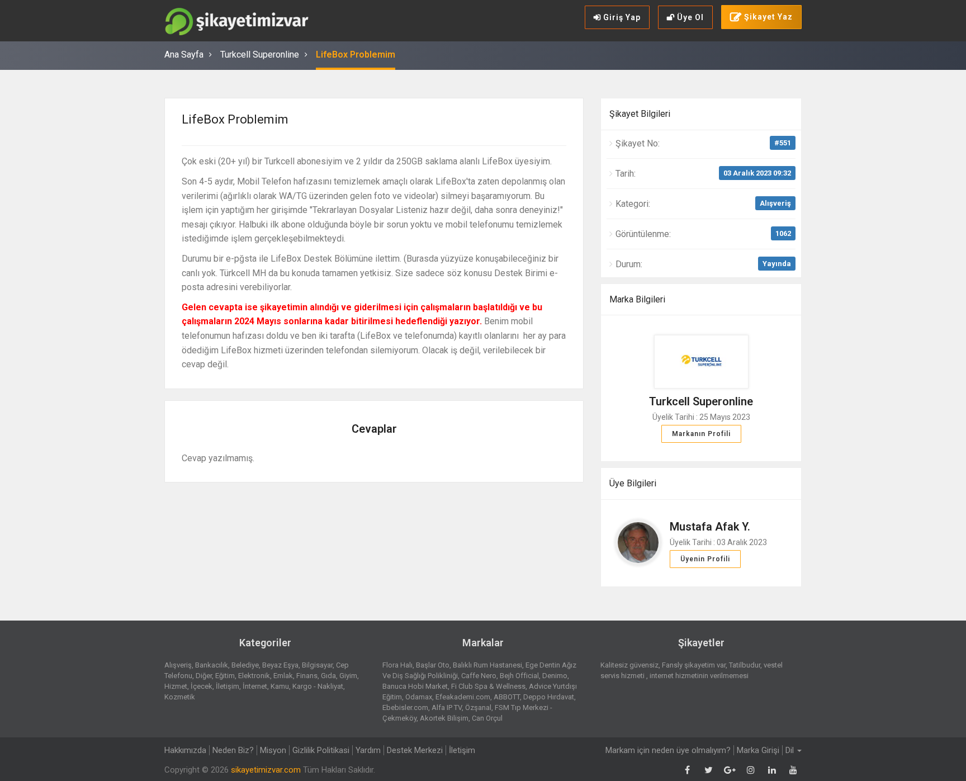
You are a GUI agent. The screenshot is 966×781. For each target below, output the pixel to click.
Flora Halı (397, 665)
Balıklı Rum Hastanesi (487, 665)
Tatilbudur (744, 665)
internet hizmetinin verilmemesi (699, 675)
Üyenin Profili (705, 559)
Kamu (280, 686)
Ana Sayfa (183, 54)
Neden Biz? (233, 750)
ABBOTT (507, 697)
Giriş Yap (621, 17)
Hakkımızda (185, 750)
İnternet (255, 686)
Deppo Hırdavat (548, 697)
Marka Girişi (758, 750)
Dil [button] (790, 750)
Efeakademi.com (462, 697)
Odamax (418, 697)
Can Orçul (487, 718)
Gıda (328, 675)
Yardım (368, 750)
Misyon (273, 750)
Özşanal (478, 707)
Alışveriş (775, 203)
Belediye (245, 665)
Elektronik (254, 675)
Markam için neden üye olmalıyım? (668, 750)
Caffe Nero (478, 675)
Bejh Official (519, 675)
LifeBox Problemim (355, 54)
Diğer (204, 675)
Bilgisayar (317, 665)
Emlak (283, 675)
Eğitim (225, 675)
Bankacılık (211, 665)
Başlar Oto (432, 665)
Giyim (348, 675)
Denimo (554, 675)
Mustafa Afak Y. (710, 526)
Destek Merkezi (415, 750)
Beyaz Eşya (280, 665)
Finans (307, 675)
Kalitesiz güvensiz (629, 665)
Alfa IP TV (447, 707)
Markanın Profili (701, 434)
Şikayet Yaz (767, 16)
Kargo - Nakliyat (317, 686)
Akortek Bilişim (444, 718)
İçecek (201, 686)
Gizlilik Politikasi (320, 750)
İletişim (227, 686)
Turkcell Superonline (259, 54)
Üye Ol (689, 17)
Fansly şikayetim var (694, 665)
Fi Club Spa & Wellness (488, 686)
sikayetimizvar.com (266, 770)
